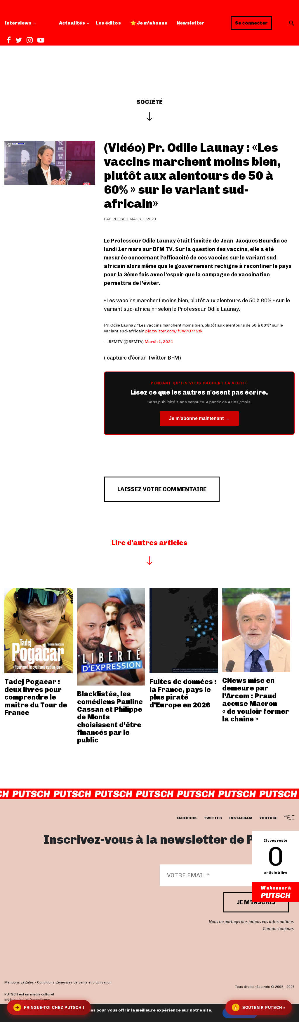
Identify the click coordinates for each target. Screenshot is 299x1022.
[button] (292, 23)
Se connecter (251, 23)
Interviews (18, 23)
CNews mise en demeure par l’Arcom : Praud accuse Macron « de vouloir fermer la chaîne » (255, 699)
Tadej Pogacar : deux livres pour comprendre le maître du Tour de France (35, 697)
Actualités (72, 23)
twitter (213, 818)
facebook (187, 818)
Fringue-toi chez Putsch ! (49, 1007)
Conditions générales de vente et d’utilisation (74, 982)
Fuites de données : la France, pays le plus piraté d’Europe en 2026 (183, 693)
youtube (268, 818)
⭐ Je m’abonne (148, 23)
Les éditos (108, 23)
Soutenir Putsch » (259, 1007)
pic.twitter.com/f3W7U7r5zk (173, 331)
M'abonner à (275, 888)
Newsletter (190, 23)
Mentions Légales (19, 982)
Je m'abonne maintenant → (199, 418)
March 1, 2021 (159, 341)
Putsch (120, 219)
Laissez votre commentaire (161, 489)
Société (149, 101)
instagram (240, 818)
